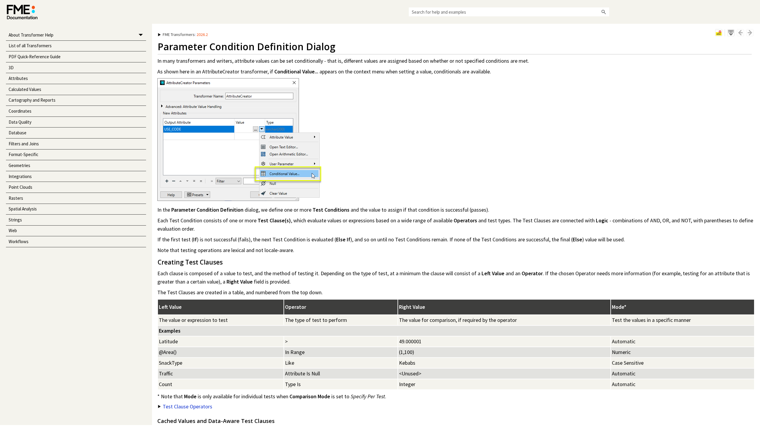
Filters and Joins (24, 144)
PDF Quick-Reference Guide (35, 56)
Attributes (18, 78)
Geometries (19, 165)
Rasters (16, 198)
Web (13, 230)
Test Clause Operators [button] (187, 406)
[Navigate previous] (740, 32)
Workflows (18, 241)
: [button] (185, 34)
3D (11, 67)
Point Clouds (20, 187)
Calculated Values (25, 89)
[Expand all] (730, 32)
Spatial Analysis (23, 209)
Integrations (20, 176)
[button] (603, 11)
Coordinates (20, 111)
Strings (15, 220)
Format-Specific (23, 154)
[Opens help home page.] (22, 12)
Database (17, 133)
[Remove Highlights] (718, 32)
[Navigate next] (749, 32)
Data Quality (20, 122)
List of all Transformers (30, 45)
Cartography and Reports (32, 100)
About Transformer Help (31, 35)
